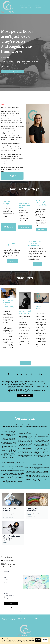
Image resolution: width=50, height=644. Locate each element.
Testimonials (23, 7)
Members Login (24, 9)
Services (44, 5)
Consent (6, 593)
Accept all (38, 640)
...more (15, 514)
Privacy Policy (11, 607)
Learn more (27, 641)
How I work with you (33, 5)
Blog (31, 7)
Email (5, 577)
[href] (36, 582)
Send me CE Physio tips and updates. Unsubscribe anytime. (12, 597)
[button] (13, 506)
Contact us (38, 7)
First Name (6, 571)
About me (22, 5)
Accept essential (45, 640)
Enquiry (5, 582)
